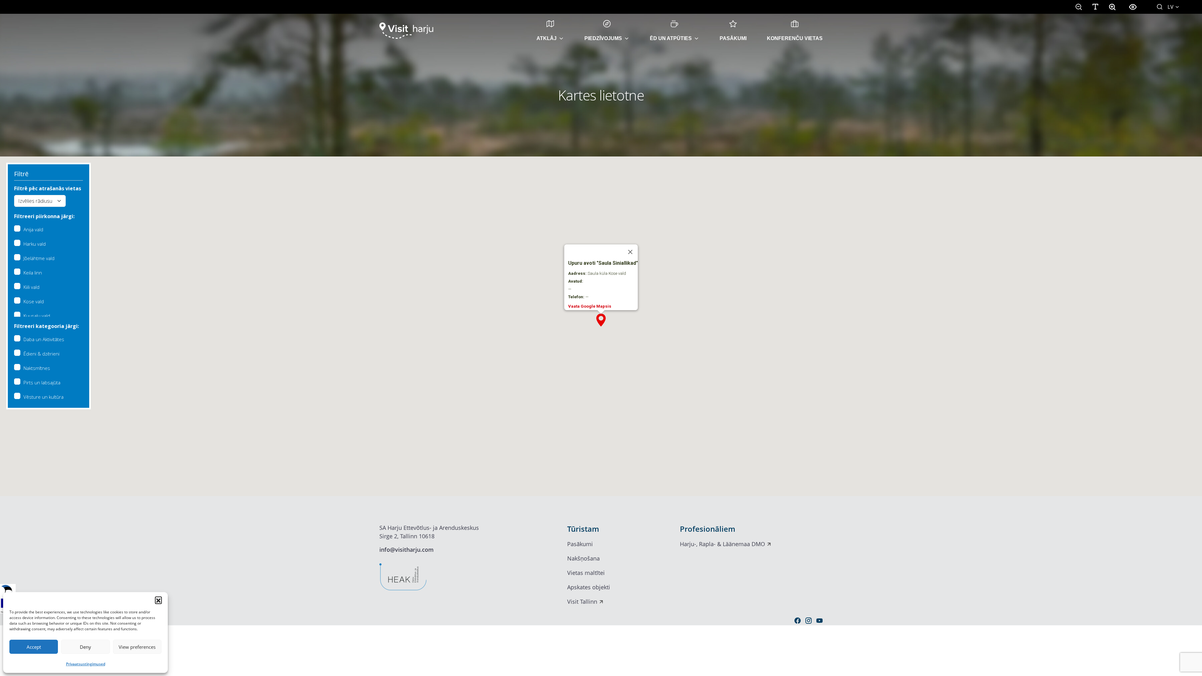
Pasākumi (733, 38)
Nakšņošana (583, 558)
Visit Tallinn (582, 601)
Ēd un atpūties (671, 38)
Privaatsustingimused (85, 664)
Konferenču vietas (795, 38)
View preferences (137, 647)
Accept (34, 647)
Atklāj (547, 38)
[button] (158, 600)
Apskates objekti (588, 587)
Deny (85, 647)
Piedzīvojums (603, 38)
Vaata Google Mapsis (589, 306)
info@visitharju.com (406, 549)
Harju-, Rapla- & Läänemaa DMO (722, 544)
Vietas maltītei (586, 572)
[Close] (630, 251)
